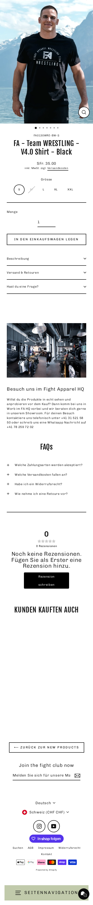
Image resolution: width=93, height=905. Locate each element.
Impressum (46, 847)
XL (56, 189)
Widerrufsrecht (69, 847)
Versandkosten (57, 168)
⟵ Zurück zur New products (46, 747)
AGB (31, 847)
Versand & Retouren (23, 272)
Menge (12, 212)
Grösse (46, 179)
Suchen (18, 847)
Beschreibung (18, 258)
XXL (70, 189)
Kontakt (46, 854)
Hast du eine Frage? (23, 286)
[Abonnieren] (76, 775)
